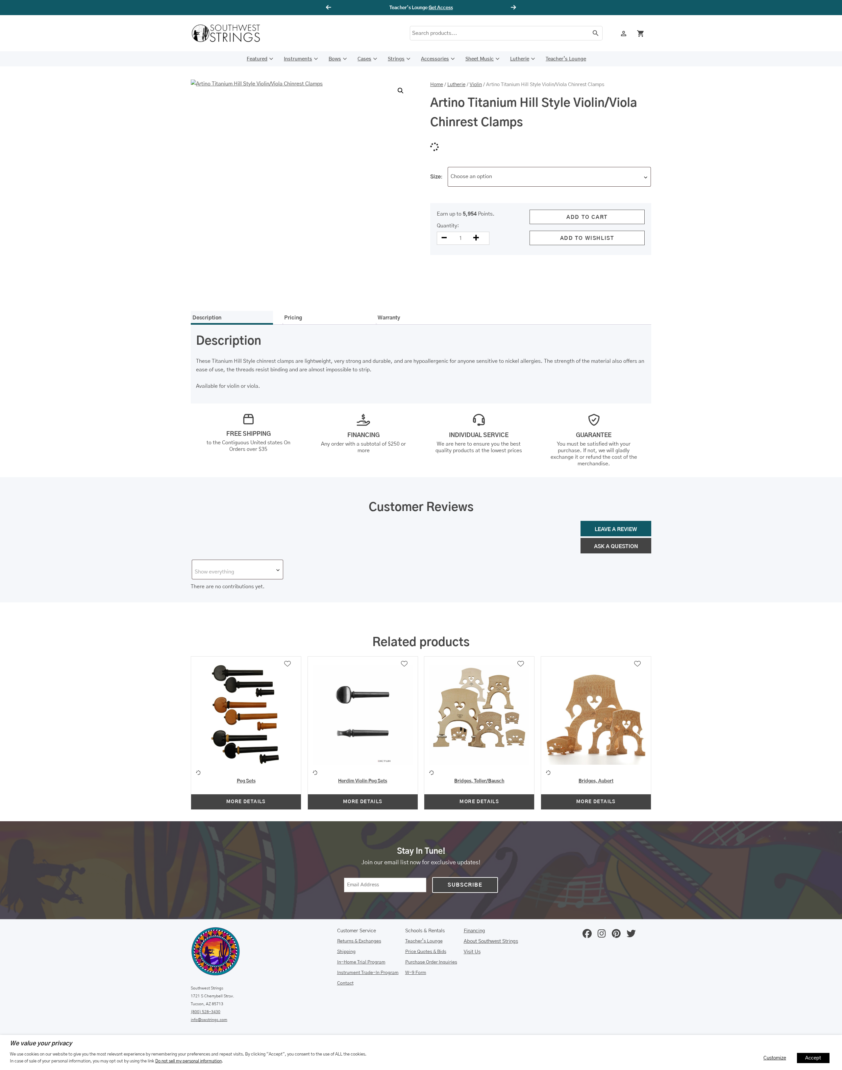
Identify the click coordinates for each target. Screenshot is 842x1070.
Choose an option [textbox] (471, 176)
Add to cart (587, 217)
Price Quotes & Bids (425, 951)
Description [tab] (206, 317)
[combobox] (549, 177)
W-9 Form (415, 972)
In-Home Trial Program (361, 962)
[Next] (512, 8)
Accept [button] (813, 1058)
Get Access (441, 8)
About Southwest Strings (491, 941)
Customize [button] (774, 1058)
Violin (476, 84)
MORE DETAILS (246, 802)
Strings (396, 59)
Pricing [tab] (293, 317)
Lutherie (519, 59)
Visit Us (472, 951)
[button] (401, 91)
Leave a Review (616, 529)
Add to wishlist (587, 238)
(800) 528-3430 (205, 1012)
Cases (364, 59)
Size (435, 176)
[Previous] (330, 8)
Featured (257, 59)
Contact (345, 983)
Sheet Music (479, 59)
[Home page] (230, 33)
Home (436, 84)
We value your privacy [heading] (41, 1044)
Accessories (435, 59)
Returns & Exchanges (359, 941)
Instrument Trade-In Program (368, 972)
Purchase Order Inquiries (431, 962)
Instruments (298, 59)
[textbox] (237, 572)
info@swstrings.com (209, 1020)
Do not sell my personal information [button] (188, 1061)
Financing (474, 930)
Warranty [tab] (389, 317)
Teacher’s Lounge (566, 59)
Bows (335, 59)
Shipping (346, 951)
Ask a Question (616, 546)
